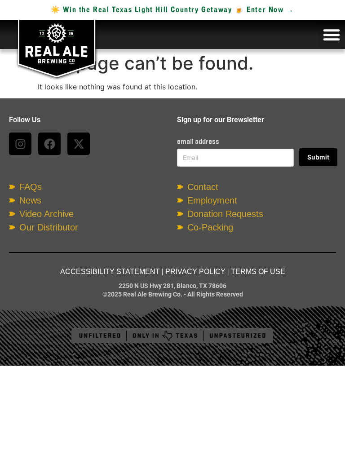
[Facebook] (49, 144)
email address (198, 141)
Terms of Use (258, 271)
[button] (331, 34)
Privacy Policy (195, 271)
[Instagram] (20, 144)
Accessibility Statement (110, 271)
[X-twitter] (78, 144)
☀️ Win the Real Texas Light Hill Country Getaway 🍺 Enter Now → (172, 9)
